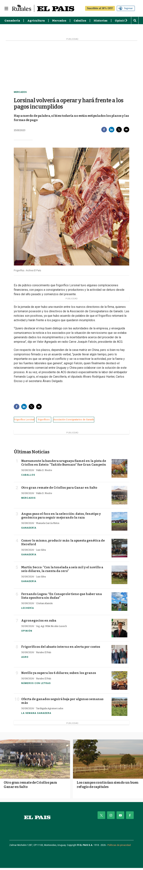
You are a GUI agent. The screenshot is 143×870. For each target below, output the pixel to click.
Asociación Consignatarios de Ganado (73, 419)
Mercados (59, 20)
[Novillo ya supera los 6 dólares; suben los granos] (119, 680)
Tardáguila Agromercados (49, 708)
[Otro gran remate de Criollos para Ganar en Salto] (119, 495)
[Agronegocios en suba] (119, 628)
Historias (100, 20)
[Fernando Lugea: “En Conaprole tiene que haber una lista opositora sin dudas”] (119, 601)
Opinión (121, 20)
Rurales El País (43, 652)
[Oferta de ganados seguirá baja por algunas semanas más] (119, 706)
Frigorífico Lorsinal (24, 419)
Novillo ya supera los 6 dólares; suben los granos (58, 673)
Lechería (27, 608)
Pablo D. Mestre (44, 470)
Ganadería (12, 20)
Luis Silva (41, 550)
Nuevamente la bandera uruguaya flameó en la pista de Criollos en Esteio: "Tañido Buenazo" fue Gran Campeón (63, 462)
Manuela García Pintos (47, 523)
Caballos (80, 20)
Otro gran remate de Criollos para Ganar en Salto (59, 487)
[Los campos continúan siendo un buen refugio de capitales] (108, 759)
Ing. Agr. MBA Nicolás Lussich (51, 626)
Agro (24, 657)
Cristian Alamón (44, 603)
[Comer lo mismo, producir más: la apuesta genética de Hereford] (119, 548)
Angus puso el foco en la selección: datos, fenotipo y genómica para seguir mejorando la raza (61, 515)
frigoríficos (44, 419)
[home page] (37, 817)
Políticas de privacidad (119, 845)
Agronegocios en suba (38, 620)
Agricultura (36, 20)
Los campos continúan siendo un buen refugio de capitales (108, 785)
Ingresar (128, 8)
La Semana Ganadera (36, 713)
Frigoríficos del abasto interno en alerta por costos (60, 647)
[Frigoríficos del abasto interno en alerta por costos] (119, 654)
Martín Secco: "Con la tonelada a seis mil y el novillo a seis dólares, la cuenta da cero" (62, 569)
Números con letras (36, 683)
